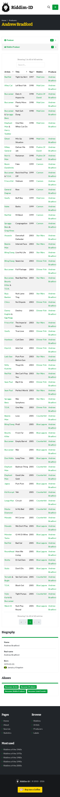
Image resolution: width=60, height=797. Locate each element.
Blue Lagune (41, 424)
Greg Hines (9, 230)
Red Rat (7, 77)
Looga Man (9, 500)
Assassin (8, 235)
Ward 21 (8, 606)
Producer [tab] (30, 40)
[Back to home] (17, 7)
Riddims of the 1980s (12, 757)
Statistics (7, 733)
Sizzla (6, 568)
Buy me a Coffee (32, 789)
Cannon (39, 164)
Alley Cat (8, 85)
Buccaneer (9, 94)
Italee (6, 206)
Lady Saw (8, 356)
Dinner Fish (41, 261)
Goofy (7, 198)
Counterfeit (41, 416)
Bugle (6, 580)
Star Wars (40, 235)
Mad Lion (40, 77)
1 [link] (30, 622)
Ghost (7, 138)
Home (4, 20)
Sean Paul (8, 382)
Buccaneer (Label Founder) (37, 691)
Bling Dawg (9, 252)
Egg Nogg (8, 318)
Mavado (7, 517)
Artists (36, 725)
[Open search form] (48, 7)
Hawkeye (8, 339)
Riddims (37, 721)
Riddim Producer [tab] (30, 47)
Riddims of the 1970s (12, 753)
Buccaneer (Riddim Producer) (15, 691)
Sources (6, 729)
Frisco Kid (8, 181)
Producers (13, 20)
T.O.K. (8, 176)
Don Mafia (9, 458)
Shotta (7, 560)
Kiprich (7, 348)
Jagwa (7, 483)
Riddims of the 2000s (12, 765)
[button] (13, 71)
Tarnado (7, 577)
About (6, 725)
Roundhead (9, 551)
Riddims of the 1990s (12, 761)
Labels (36, 733)
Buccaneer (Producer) (28, 687)
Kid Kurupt (9, 492)
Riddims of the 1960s (12, 749)
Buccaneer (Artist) (11, 687)
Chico (7, 302)
